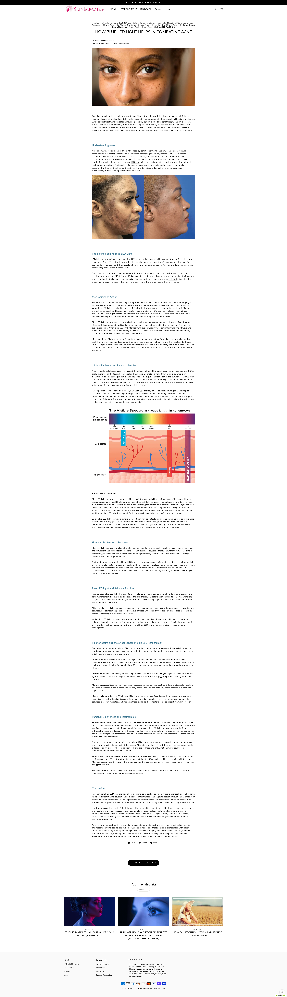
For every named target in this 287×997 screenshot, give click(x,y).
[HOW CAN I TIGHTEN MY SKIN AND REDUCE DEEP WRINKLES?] (197, 911)
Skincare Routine (134, 27)
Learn (168, 9)
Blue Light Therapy (125, 23)
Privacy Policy (101, 960)
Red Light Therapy (144, 25)
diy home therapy (139, 23)
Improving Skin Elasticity (165, 23)
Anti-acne (97, 23)
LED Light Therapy (109, 25)
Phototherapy (132, 25)
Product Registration (104, 975)
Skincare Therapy (147, 27)
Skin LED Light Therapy (170, 25)
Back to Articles (145, 863)
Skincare (158, 9)
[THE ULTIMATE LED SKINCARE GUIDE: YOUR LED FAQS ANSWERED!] (89, 911)
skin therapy (184, 25)
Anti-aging (114, 23)
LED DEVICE (146, 9)
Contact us (100, 971)
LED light (135, 162)
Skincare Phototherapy (120, 27)
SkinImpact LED (159, 27)
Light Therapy (121, 25)
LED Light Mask (180, 23)
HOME (113, 9)
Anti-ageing (106, 23)
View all (143, 889)
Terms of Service (102, 964)
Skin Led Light (156, 25)
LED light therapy (160, 371)
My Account (101, 968)
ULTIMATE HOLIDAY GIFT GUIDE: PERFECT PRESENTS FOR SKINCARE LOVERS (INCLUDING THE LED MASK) (143, 935)
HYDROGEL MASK (128, 9)
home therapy (150, 23)
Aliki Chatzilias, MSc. (104, 40)
